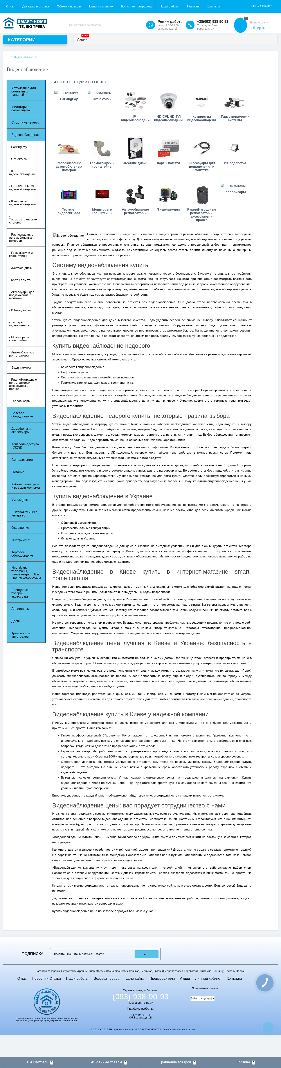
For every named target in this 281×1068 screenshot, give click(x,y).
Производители (162, 978)
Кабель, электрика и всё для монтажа (25, 485)
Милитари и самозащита (20, 108)
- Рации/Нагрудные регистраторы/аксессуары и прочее (23, 384)
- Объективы (18, 159)
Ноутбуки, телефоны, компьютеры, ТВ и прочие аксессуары (26, 572)
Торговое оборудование (22, 553)
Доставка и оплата (35, 6)
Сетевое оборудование (22, 414)
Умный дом (19, 500)
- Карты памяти (20, 280)
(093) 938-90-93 (140, 996)
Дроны (16, 621)
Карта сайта (134, 978)
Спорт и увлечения (25, 122)
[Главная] (8, 57)
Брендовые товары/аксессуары (20, 593)
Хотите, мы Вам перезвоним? (207, 27)
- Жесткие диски (20, 268)
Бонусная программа (136, 6)
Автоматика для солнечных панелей (23, 91)
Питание (17, 472)
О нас (10, 6)
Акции (82, 38)
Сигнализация (22, 459)
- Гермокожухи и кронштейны (21, 254)
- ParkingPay (18, 147)
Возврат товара (106, 978)
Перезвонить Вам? (140, 1002)
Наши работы (169, 6)
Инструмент (20, 540)
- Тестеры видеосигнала (19, 323)
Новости (193, 6)
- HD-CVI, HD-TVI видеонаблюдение (22, 187)
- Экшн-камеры (20, 367)
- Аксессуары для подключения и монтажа (21, 295)
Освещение (20, 527)
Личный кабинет (208, 978)
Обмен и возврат (69, 6)
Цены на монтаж (101, 6)
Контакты (213, 6)
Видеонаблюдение (25, 135)
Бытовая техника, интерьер (24, 513)
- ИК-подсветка (20, 310)
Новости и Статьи (46, 978)
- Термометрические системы (23, 219)
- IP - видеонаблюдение (22, 172)
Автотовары (20, 608)
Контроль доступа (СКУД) (25, 445)
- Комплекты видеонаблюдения (22, 202)
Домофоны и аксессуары (21, 430)
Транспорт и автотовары (20, 634)
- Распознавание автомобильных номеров (21, 237)
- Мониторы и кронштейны (19, 338)
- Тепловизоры (19, 401)
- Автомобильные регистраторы (21, 354)
